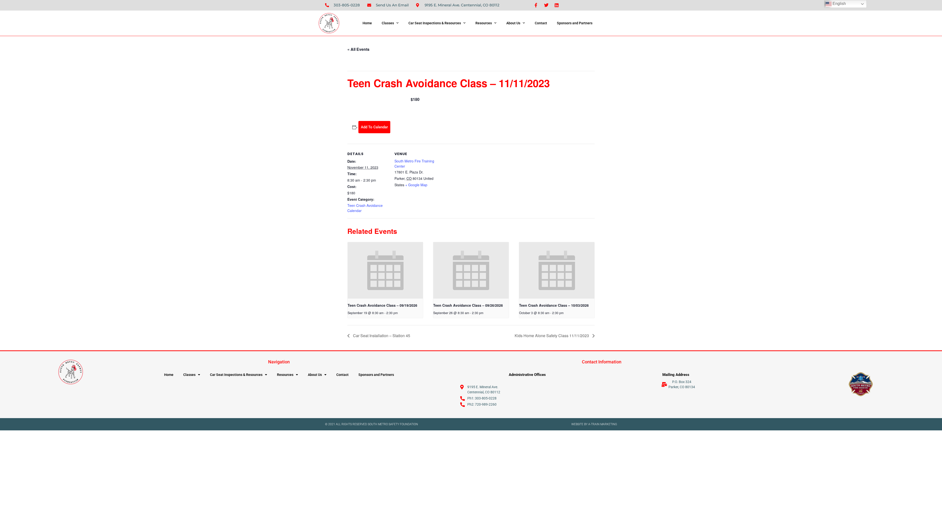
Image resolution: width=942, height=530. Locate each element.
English (839, 3)
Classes (388, 23)
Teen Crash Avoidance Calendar (365, 208)
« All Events (358, 49)
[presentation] (385, 270)
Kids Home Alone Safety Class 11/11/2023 (552, 335)
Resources (483, 23)
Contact (541, 23)
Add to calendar (374, 127)
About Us (513, 23)
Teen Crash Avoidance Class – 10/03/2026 (554, 305)
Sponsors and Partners (574, 23)
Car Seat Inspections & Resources (434, 23)
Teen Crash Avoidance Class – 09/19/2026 (382, 305)
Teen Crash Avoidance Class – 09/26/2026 (468, 305)
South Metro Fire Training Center (414, 164)
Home (367, 23)
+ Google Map (416, 184)
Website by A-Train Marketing (594, 424)
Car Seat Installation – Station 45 (381, 335)
